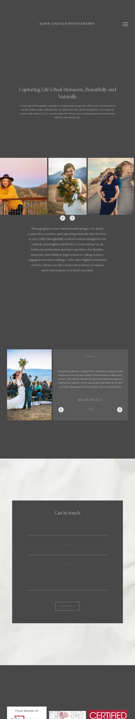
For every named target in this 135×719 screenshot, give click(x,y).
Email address (67, 545)
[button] (125, 24)
